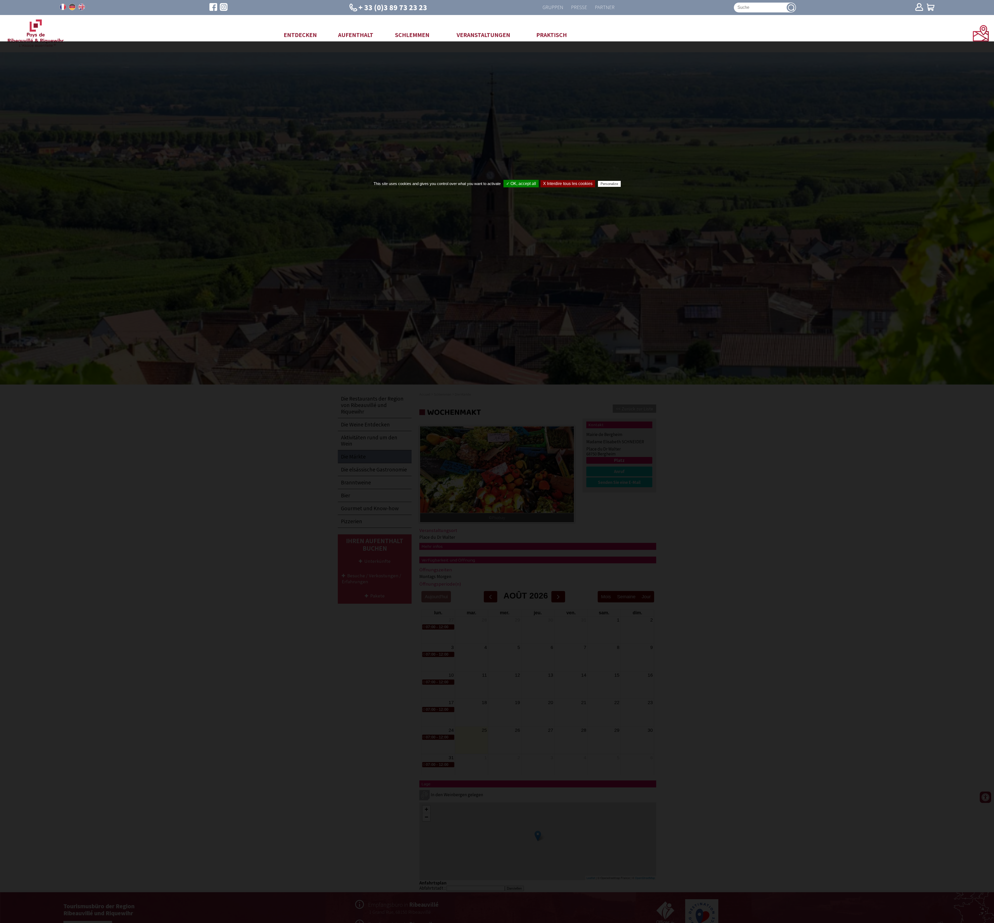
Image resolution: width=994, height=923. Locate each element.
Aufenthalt (355, 35)
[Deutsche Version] (72, 7)
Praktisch (551, 35)
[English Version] (81, 7)
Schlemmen (412, 35)
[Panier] (930, 8)
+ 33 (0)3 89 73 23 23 (393, 7)
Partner (605, 7)
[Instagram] (224, 7)
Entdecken (300, 35)
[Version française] (63, 7)
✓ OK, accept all (521, 183)
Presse (579, 7)
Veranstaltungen (483, 35)
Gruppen (553, 7)
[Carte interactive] (981, 39)
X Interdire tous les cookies (568, 183)
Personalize (609, 184)
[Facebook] (213, 7)
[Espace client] (919, 7)
